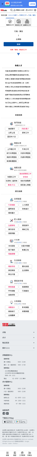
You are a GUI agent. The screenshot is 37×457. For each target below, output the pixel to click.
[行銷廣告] (25, 290)
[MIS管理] (11, 246)
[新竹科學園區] (11, 153)
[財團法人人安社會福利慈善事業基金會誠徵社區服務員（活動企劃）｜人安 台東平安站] (18, 99)
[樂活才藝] (11, 274)
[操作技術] (11, 229)
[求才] (18, 337)
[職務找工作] (10, 22)
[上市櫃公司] (11, 149)
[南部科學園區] (11, 157)
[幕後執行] (11, 311)
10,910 (19, 242)
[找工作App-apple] (8, 422)
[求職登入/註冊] (18, 10)
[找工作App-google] (21, 422)
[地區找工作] (18, 22)
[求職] (18, 332)
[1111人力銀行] (5, 10)
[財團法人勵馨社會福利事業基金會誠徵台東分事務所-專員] (18, 79)
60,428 (19, 222)
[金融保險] (11, 294)
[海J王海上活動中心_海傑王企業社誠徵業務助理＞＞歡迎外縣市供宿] (18, 103)
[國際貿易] (11, 208)
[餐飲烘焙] (11, 266)
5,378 (18, 304)
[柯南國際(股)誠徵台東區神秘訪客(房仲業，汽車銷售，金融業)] (18, 91)
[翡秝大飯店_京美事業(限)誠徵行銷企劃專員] (18, 107)
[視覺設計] (11, 307)
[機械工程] (25, 229)
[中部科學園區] (25, 153)
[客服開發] (25, 287)
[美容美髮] (11, 270)
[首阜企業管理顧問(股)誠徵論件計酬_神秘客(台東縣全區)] (18, 75)
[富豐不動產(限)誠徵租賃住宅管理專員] (18, 95)
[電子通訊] (11, 249)
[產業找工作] (27, 22)
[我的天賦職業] (25, 180)
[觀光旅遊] (25, 266)
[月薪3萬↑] (25, 128)
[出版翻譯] (11, 315)
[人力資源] (25, 205)
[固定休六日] (11, 136)
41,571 (19, 201)
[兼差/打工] (11, 185)
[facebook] (4, 414)
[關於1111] (18, 348)
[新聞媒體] (25, 311)
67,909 (19, 263)
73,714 (19, 283)
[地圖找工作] (11, 176)
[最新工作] (25, 132)
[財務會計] (25, 208)
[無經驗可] (11, 128)
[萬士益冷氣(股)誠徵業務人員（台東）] (18, 83)
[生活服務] (25, 270)
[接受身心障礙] (25, 185)
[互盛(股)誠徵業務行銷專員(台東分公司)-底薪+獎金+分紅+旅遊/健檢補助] (18, 71)
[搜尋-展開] (11, 10)
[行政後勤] (11, 205)
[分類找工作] (22, 15)
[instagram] (7, 414)
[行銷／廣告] (31, 15)
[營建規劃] (11, 233)
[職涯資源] (18, 342)
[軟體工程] (25, 249)
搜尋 (18, 44)
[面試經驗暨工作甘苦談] (25, 175)
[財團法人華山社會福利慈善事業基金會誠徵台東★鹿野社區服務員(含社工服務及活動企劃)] (18, 87)
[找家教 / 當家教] (11, 180)
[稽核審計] (11, 213)
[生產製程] (11, 225)
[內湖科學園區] (25, 157)
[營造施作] (25, 225)
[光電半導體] (25, 246)
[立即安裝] (32, 4)
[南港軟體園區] (11, 161)
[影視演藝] (25, 307)
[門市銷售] (11, 290)
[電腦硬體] (11, 253)
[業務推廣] (11, 287)
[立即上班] (11, 132)
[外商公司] (25, 149)
